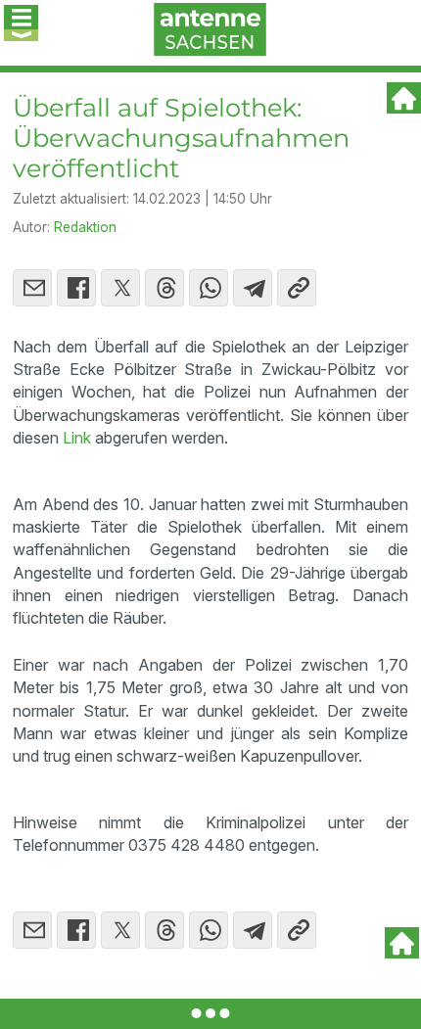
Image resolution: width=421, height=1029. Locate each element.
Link (77, 437)
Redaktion (85, 227)
